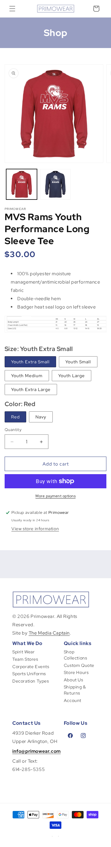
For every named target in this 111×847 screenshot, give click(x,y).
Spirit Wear (23, 652)
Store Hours (76, 672)
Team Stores (25, 659)
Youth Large (71, 375)
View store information (35, 528)
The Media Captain (49, 633)
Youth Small (78, 362)
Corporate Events (30, 666)
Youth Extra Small (30, 362)
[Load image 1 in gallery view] (21, 184)
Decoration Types (30, 681)
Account (72, 700)
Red (15, 417)
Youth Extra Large (31, 389)
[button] (12, 8)
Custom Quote (79, 665)
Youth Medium (27, 375)
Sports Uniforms (29, 673)
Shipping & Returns (75, 690)
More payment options (55, 496)
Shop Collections (75, 655)
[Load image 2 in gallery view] (55, 184)
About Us (73, 680)
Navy (40, 417)
